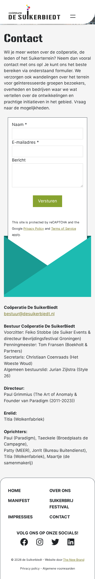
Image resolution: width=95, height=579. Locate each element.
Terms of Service (63, 228)
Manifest (19, 500)
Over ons (60, 490)
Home (14, 490)
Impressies (20, 516)
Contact (59, 516)
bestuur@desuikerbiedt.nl (29, 313)
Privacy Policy (33, 228)
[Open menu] (73, 16)
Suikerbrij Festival (61, 503)
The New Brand (73, 559)
